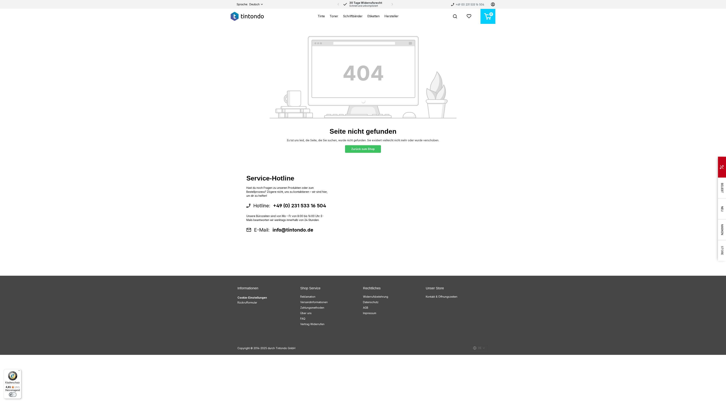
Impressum (369, 313)
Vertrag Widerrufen (312, 324)
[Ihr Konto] (492, 4)
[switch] (12, 394)
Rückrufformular (247, 302)
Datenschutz (371, 302)
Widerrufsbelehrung (375, 296)
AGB (365, 307)
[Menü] (19, 371)
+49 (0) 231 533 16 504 (469, 4)
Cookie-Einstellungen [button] (252, 297)
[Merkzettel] (469, 16)
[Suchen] (455, 16)
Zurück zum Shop (363, 149)
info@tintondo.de (292, 230)
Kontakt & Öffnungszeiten (441, 296)
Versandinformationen (314, 302)
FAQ (302, 318)
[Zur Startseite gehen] (247, 16)
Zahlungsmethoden (312, 307)
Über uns (306, 313)
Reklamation (307, 296)
